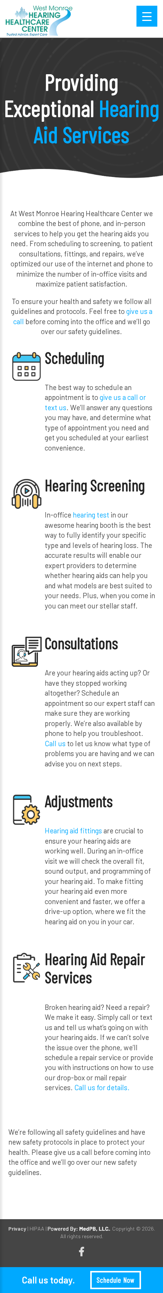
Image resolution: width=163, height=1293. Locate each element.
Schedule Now (115, 1279)
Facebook (81, 1251)
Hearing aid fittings (73, 830)
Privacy (17, 1228)
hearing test (90, 514)
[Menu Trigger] (146, 16)
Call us (55, 743)
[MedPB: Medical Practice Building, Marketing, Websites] (79, 1228)
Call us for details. (102, 1087)
